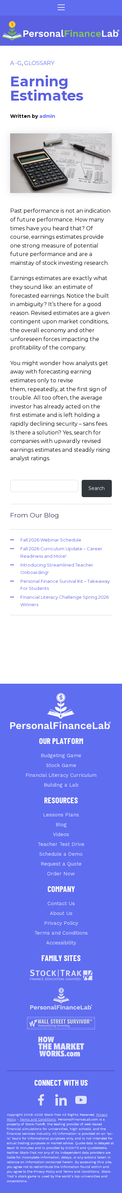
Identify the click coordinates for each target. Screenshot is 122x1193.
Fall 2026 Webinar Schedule (50, 539)
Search (96, 488)
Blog (61, 825)
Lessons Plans (61, 815)
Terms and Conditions (61, 933)
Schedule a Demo (61, 854)
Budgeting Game (61, 755)
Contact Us (61, 903)
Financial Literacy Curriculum (61, 775)
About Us (61, 913)
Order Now (61, 874)
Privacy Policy (61, 923)
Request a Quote (61, 864)
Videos (61, 834)
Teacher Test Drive (61, 844)
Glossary (39, 63)
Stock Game (61, 765)
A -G (16, 63)
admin (47, 116)
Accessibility (61, 943)
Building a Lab (61, 785)
